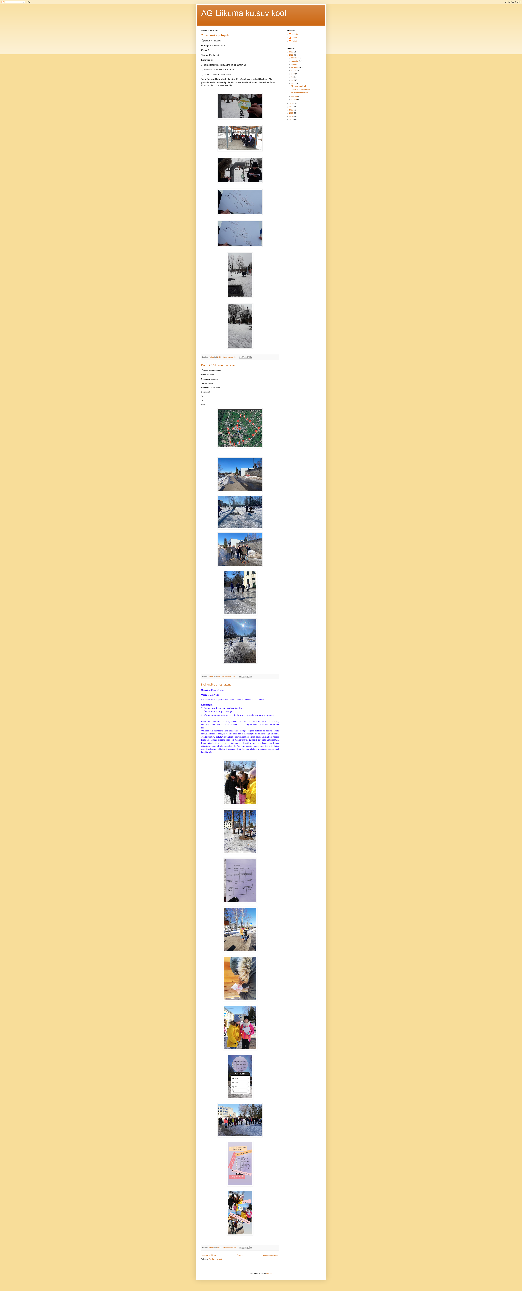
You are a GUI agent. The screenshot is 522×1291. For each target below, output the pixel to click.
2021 (291, 104)
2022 (291, 55)
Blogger (269, 1273)
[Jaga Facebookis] (248, 357)
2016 (291, 119)
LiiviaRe (295, 34)
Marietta (295, 41)
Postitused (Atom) (215, 1259)
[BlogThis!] (243, 357)
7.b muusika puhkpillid (215, 35)
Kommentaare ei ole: (229, 357)
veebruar (294, 96)
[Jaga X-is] (245, 357)
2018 (291, 113)
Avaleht (239, 1255)
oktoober (294, 64)
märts (293, 83)
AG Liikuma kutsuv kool (243, 13)
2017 (291, 116)
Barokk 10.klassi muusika (218, 365)
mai (292, 77)
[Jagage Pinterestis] (250, 357)
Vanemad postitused (270, 1255)
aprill (293, 80)
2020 (291, 107)
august (294, 70)
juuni (293, 74)
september (295, 67)
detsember (295, 58)
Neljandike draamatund (216, 684)
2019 (291, 110)
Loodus (294, 38)
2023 (291, 52)
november (295, 61)
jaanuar (294, 100)
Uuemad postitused (209, 1255)
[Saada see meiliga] (240, 357)
